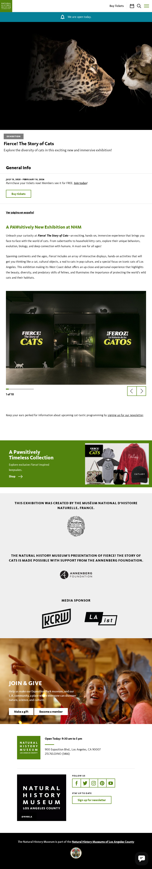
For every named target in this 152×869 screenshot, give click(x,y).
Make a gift (21, 711)
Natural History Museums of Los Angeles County (103, 842)
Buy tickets (18, 194)
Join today (80, 183)
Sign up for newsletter (92, 800)
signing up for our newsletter (125, 415)
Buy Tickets (117, 6)
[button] (141, 858)
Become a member (51, 711)
